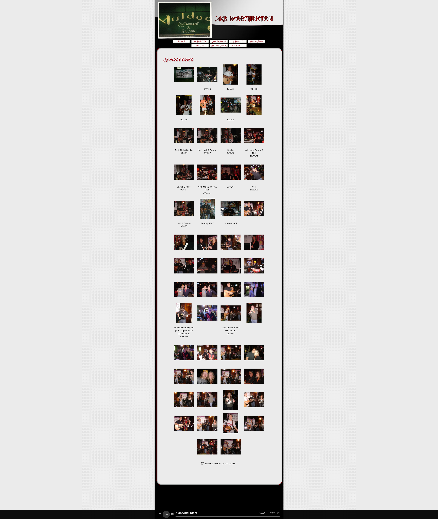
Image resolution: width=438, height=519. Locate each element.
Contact (238, 45)
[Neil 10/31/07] (254, 172)
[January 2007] (207, 209)
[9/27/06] (207, 74)
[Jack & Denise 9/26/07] (184, 172)
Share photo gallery (221, 463)
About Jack (219, 45)
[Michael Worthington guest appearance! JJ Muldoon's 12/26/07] (184, 313)
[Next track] (172, 513)
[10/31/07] (231, 172)
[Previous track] (160, 513)
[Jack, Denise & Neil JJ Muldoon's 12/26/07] (231, 313)
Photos (238, 41)
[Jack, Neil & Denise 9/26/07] (184, 135)
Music (200, 45)
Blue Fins (256, 41)
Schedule (200, 41)
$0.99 (263, 513)
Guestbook (219, 41)
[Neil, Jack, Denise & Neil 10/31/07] (254, 135)
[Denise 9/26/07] (231, 135)
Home (181, 41)
